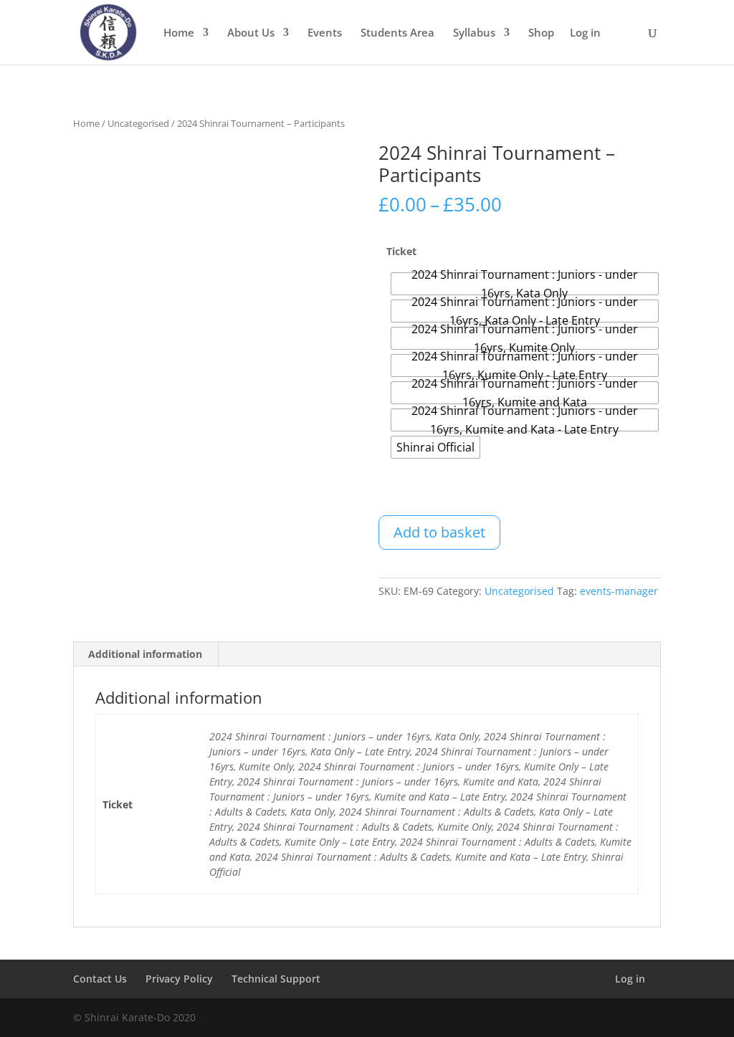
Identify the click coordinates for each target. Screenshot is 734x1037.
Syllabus (474, 33)
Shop (541, 33)
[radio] (524, 284)
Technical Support (276, 978)
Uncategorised (138, 123)
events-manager (619, 591)
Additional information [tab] (145, 654)
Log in (585, 33)
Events (325, 33)
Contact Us (100, 978)
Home (178, 33)
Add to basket (439, 532)
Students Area (397, 33)
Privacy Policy (179, 978)
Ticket (401, 251)
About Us (251, 33)
